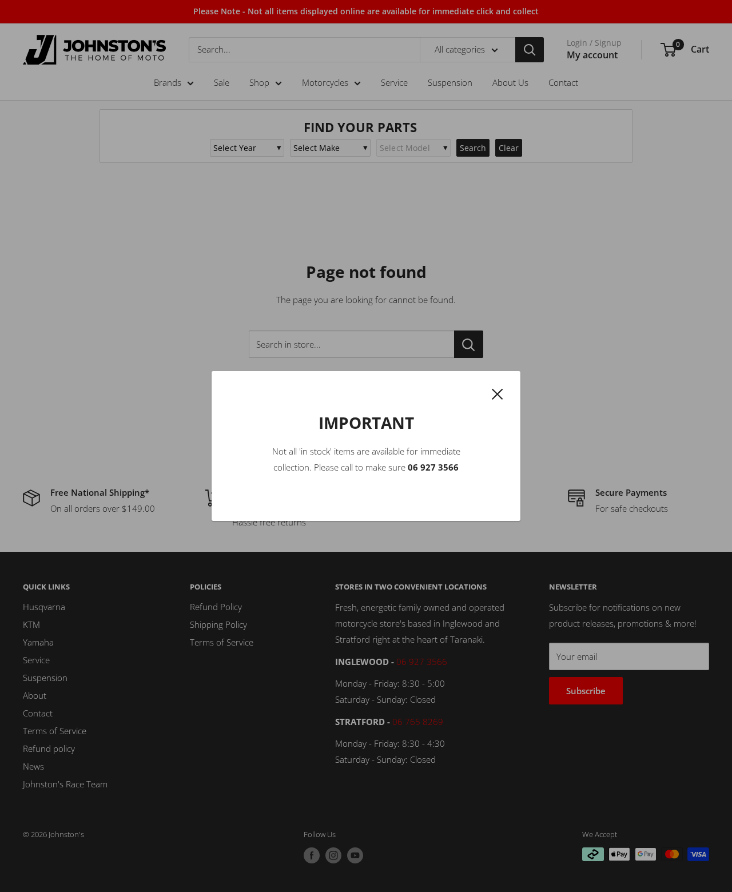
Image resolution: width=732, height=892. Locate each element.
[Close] (497, 393)
